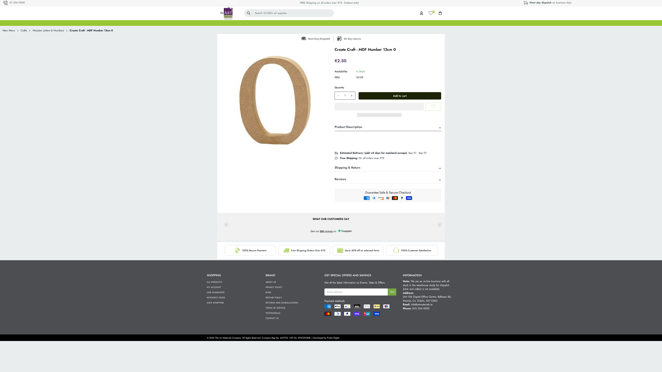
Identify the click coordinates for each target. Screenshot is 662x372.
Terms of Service (275, 307)
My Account (214, 287)
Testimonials (273, 313)
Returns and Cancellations (282, 302)
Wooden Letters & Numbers (48, 30)
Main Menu (9, 30)
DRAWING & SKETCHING (379, 23)
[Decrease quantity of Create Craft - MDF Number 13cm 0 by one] (338, 96)
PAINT (264, 23)
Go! (392, 292)
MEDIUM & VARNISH (324, 23)
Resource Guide (216, 297)
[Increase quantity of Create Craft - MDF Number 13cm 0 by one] (351, 96)
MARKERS (350, 23)
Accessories (445, 23)
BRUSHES (281, 23)
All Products (214, 282)
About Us (271, 282)
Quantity (339, 87)
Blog (268, 292)
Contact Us (272, 318)
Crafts (427, 23)
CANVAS (248, 23)
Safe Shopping (215, 302)
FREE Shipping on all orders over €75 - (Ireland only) (329, 2)
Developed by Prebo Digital (326, 337)
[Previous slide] (226, 224)
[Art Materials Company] (226, 13)
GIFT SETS (228, 23)
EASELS (299, 23)
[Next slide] (439, 224)
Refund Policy (274, 297)
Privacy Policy (274, 287)
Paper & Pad (409, 23)
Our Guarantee (216, 292)
